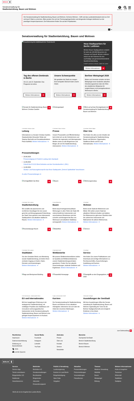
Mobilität (97, 372)
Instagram (38, 341)
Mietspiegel (98, 378)
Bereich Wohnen (84, 346)
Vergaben (56, 381)
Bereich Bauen (84, 343)
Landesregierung (59, 369)
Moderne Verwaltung (101, 369)
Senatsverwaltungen (39, 372)
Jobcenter (36, 381)
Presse (59, 338)
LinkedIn (37, 343)
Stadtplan (118, 381)
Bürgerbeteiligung (59, 375)
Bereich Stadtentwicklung (87, 341)
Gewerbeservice (17, 381)
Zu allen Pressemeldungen (31, 174)
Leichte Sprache (20, 352)
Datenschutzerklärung (19, 341)
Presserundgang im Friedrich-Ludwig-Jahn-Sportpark (40, 159)
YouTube (37, 346)
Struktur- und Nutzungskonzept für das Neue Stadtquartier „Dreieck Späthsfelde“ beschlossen (53, 169)
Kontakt (59, 343)
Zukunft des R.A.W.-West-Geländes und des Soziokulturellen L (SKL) (45, 164)
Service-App (16, 369)
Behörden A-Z (37, 369)
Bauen (96, 375)
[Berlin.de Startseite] (6, 1)
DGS (16, 349)
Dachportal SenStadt (85, 338)
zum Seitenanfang (123, 330)
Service (59, 346)
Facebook (38, 338)
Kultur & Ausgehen (121, 369)
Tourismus (118, 372)
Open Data (57, 378)
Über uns (60, 341)
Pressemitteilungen (80, 369)
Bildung (97, 381)
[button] (110, 29)
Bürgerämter (37, 378)
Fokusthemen (78, 378)
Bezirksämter (37, 375)
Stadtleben (118, 378)
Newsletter (60, 349)
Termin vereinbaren (18, 372)
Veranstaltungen (79, 375)
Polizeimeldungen (80, 372)
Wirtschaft (118, 375)
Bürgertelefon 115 (18, 375)
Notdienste (15, 378)
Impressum (16, 338)
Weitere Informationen (92, 68)
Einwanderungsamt (39, 384)
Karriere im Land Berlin (61, 372)
